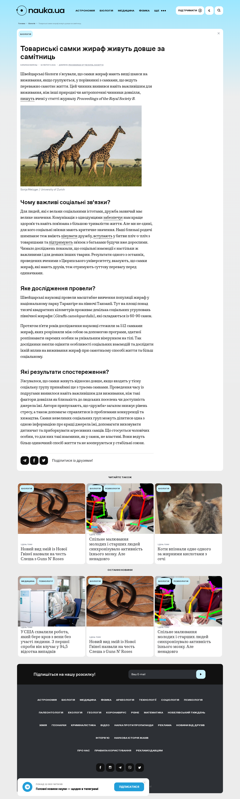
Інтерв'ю (102, 737)
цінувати (69, 236)
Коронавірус (116, 712)
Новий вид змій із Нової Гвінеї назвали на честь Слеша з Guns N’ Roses (44, 553)
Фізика (144, 10)
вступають (102, 236)
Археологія (125, 699)
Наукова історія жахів (131, 737)
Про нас (83, 750)
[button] (190, 10)
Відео (105, 725)
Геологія (94, 712)
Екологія (75, 712)
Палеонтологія (51, 712)
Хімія (43, 725)
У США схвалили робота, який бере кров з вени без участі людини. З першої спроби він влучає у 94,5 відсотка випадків (46, 641)
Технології (147, 699)
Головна (21, 23)
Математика (153, 712)
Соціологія (170, 699)
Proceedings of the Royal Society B (86, 65)
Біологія (106, 10)
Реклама (164, 725)
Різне (135, 712)
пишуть (27, 98)
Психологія (193, 699)
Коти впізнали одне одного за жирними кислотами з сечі (184, 553)
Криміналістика (83, 725)
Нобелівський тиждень (186, 712)
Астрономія (85, 10)
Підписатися (129, 786)
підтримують (61, 242)
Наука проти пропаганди (133, 725)
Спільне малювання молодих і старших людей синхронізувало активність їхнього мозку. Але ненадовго (116, 549)
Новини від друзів (190, 725)
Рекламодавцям (149, 750)
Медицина (126, 10)
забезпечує (113, 217)
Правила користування (113, 750)
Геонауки (59, 725)
